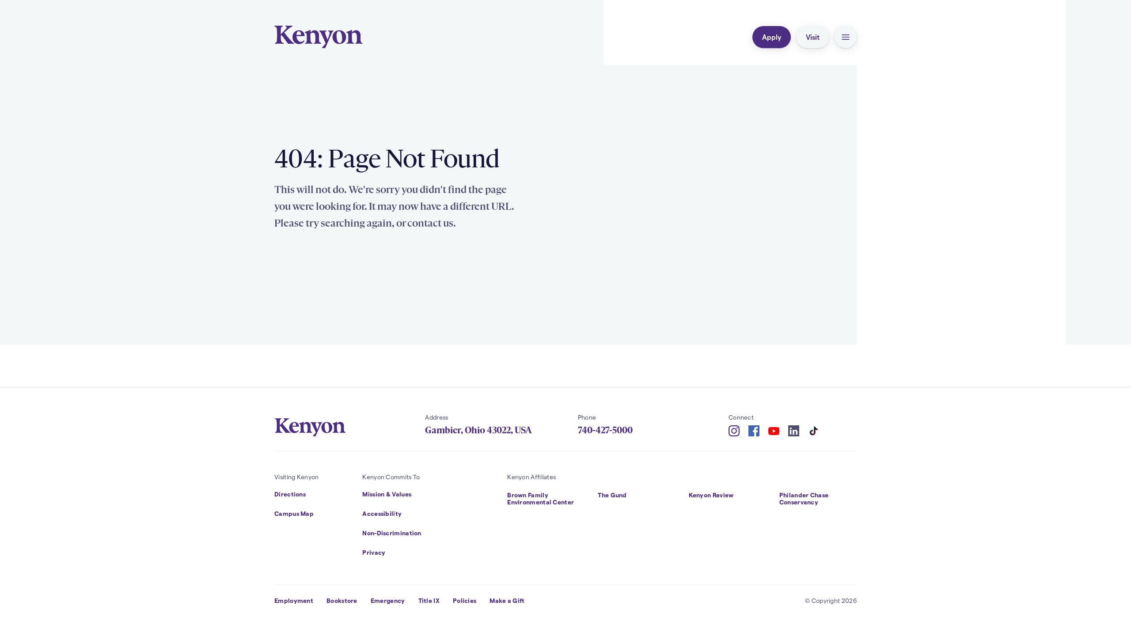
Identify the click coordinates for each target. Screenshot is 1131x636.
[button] (846, 37)
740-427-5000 (605, 430)
